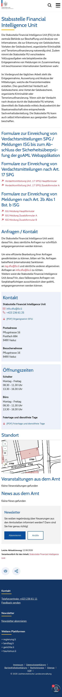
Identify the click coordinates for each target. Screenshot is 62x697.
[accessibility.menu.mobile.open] (58, 6)
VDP (29, 670)
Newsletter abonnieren (14, 621)
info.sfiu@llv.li (23, 270)
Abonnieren (15, 535)
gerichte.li (8, 647)
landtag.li (8, 643)
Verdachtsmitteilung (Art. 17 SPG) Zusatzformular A (32, 186)
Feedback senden (11, 602)
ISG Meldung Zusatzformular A (21, 216)
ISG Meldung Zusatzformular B (21, 220)
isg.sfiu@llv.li (12, 266)
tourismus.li (9, 651)
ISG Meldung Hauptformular (19, 212)
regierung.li (9, 639)
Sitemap (51, 667)
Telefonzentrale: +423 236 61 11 (19, 599)
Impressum (18, 664)
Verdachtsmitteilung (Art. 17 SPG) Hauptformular (31, 182)
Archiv (35, 535)
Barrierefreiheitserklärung (15, 667)
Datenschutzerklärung (36, 664)
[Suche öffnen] (50, 5)
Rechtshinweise (37, 667)
